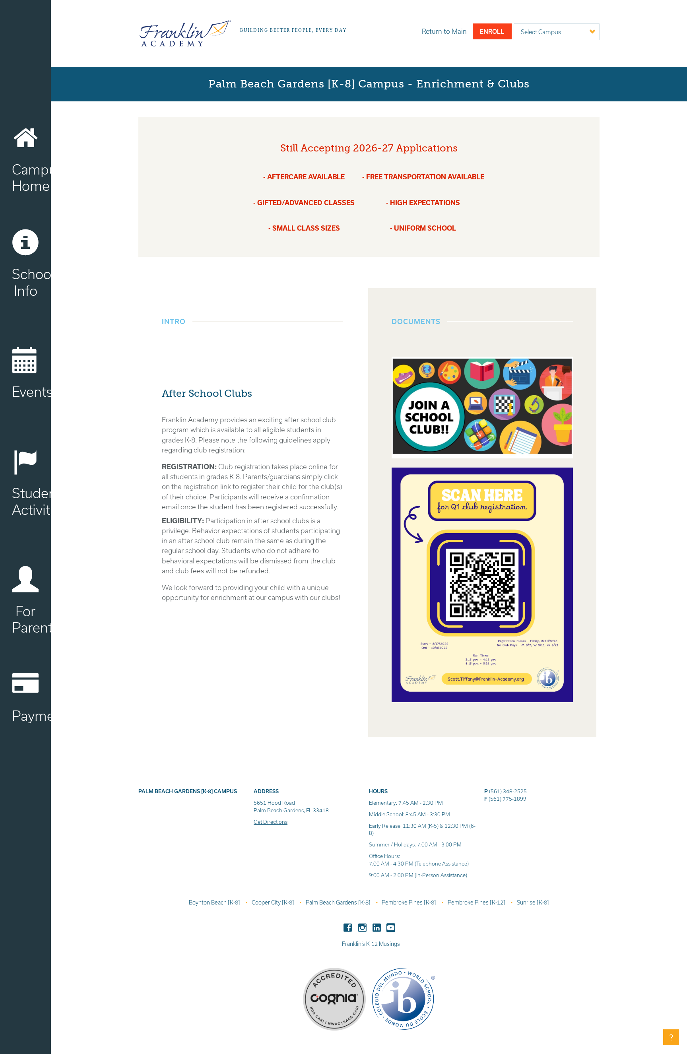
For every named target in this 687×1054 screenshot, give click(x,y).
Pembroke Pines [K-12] (477, 902)
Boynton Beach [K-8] (215, 902)
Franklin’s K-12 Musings (371, 944)
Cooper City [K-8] (273, 902)
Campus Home (31, 177)
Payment (31, 716)
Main (444, 31)
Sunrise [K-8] (533, 902)
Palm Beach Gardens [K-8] (339, 902)
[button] (671, 1037)
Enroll (492, 31)
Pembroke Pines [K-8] (409, 902)
